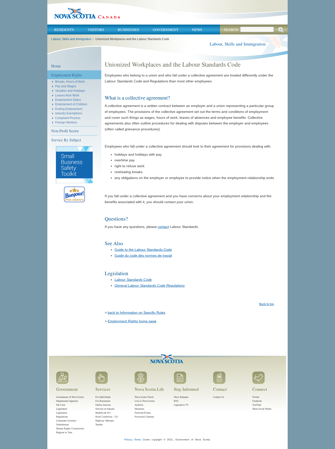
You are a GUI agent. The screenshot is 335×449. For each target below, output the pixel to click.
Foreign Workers (66, 122)
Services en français (105, 408)
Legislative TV (181, 405)
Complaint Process (67, 118)
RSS (176, 401)
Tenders (99, 424)
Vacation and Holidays (70, 90)
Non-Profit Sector (65, 130)
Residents (64, 29)
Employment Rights (66, 74)
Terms (137, 439)
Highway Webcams (104, 420)
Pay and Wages (65, 86)
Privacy (128, 439)
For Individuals (103, 397)
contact (163, 227)
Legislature (61, 408)
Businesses (128, 29)
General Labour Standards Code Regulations (150, 285)
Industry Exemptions (68, 113)
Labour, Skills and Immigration (71, 39)
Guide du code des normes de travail (143, 255)
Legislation (61, 412)
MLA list (60, 405)
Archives (139, 405)
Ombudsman (62, 424)
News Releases (181, 397)
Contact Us (218, 397)
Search (231, 29)
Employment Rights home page (132, 321)
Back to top (266, 304)
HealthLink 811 (103, 412)
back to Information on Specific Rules (136, 312)
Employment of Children (71, 104)
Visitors (96, 29)
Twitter (255, 397)
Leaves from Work (67, 95)
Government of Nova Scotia (70, 397)
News (197, 29)
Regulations (62, 416)
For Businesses (102, 401)
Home (56, 65)
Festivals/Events (143, 412)
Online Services (103, 405)
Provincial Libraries (144, 416)
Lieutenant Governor (66, 420)
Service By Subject (66, 139)
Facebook (257, 401)
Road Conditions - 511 (106, 416)
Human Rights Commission (70, 428)
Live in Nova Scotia (145, 401)
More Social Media (261, 408)
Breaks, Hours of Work (70, 81)
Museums (139, 408)
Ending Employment (68, 108)
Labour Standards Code (133, 280)
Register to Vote (64, 432)
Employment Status (68, 99)
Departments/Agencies (67, 401)
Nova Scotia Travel (144, 397)
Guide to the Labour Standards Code (143, 250)
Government (165, 29)
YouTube (256, 405)
